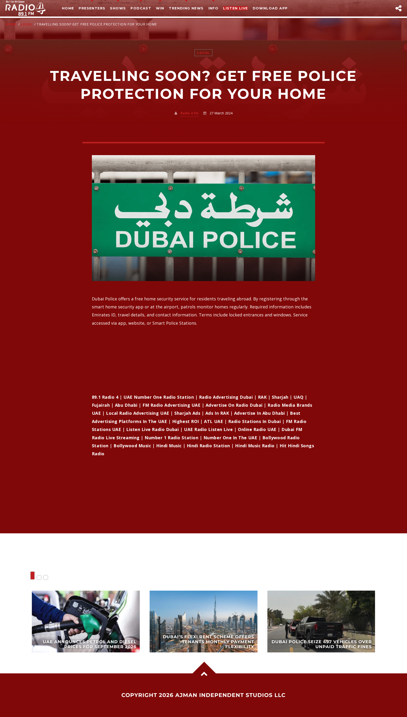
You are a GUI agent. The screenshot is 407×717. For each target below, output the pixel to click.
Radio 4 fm (189, 113)
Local (27, 24)
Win (160, 8)
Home (68, 8)
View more (86, 621)
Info (213, 8)
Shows (118, 8)
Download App (270, 8)
